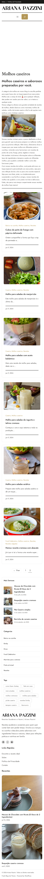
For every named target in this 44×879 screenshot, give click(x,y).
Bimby (6, 643)
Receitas (33, 225)
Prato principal (9, 665)
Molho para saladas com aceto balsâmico (19, 357)
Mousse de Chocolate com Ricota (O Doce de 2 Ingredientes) (24, 589)
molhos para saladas (29, 696)
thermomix (25, 705)
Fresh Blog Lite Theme (9, 876)
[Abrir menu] (17, 16)
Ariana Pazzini (11, 872)
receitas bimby (25, 700)
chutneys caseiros (18, 113)
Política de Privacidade (14, 2)
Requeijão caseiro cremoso (25, 600)
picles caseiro (10, 700)
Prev (16, 570)
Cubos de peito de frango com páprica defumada (19, 231)
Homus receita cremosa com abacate (22, 547)
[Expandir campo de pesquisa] (25, 16)
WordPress (28, 876)
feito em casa (28, 686)
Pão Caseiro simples (22, 609)
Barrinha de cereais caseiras (25, 619)
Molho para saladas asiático (18, 484)
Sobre (3, 2)
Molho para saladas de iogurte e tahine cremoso (20, 421)
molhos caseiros (24, 691)
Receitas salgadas (11, 544)
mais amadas (10, 691)
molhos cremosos (11, 696)
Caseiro (8, 290)
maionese (28, 107)
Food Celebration (11, 541)
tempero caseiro (11, 705)
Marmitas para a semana (12, 659)
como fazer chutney (12, 686)
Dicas (6, 649)
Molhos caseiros (24, 225)
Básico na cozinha (12, 225)
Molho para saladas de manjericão (21, 294)
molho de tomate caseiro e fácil (18, 110)
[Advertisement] (22, 46)
